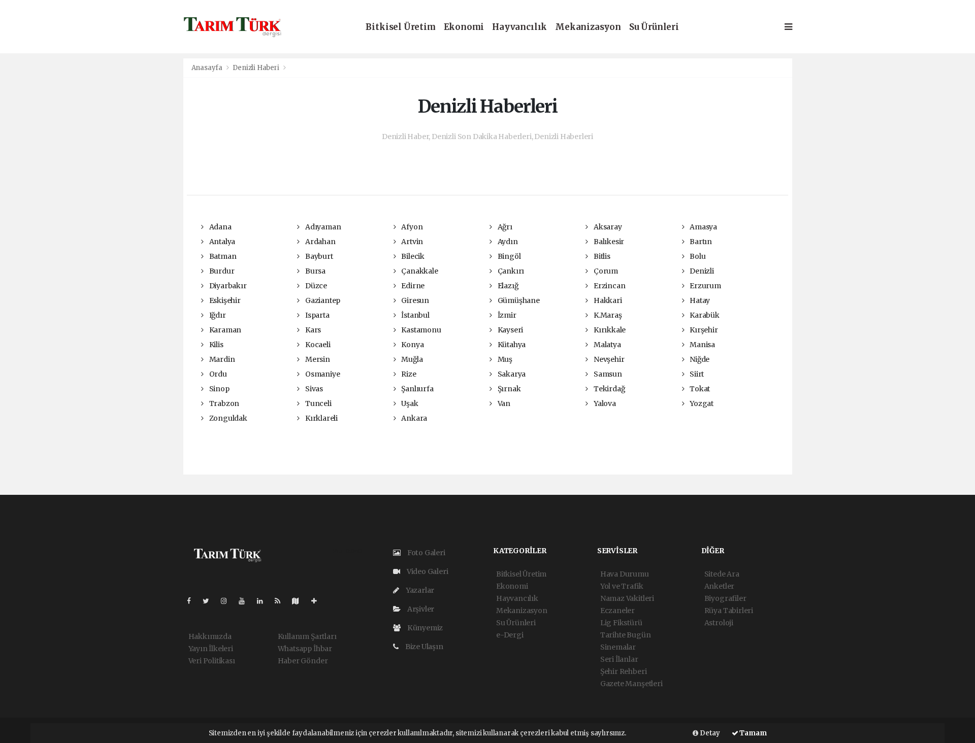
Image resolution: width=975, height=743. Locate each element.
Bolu (696, 256)
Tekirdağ (608, 388)
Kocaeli (317, 344)
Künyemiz (424, 627)
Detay (709, 733)
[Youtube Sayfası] (246, 600)
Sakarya (511, 374)
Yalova (603, 403)
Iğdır (217, 315)
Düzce (315, 285)
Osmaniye (322, 374)
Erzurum (704, 285)
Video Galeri (426, 571)
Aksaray (607, 226)
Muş (504, 359)
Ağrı (504, 226)
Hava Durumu (624, 574)
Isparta (316, 315)
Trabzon (223, 403)
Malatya (606, 344)
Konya (412, 344)
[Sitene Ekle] (318, 600)
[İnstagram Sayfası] (228, 600)
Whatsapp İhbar (305, 648)
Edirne (412, 285)
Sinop (219, 388)
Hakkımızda (210, 636)
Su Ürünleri (654, 27)
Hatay (699, 300)
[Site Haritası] (299, 600)
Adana (220, 226)
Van (503, 403)
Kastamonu (420, 329)
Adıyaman (322, 226)
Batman (222, 256)
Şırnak (508, 388)
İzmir (506, 315)
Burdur (221, 271)
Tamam (752, 733)
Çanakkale (419, 271)
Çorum (605, 271)
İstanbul (414, 315)
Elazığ (507, 285)
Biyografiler (725, 598)
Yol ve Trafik (621, 586)
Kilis (215, 344)
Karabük (703, 315)
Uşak (409, 403)
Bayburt (318, 256)
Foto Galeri (425, 552)
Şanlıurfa (416, 388)
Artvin (411, 241)
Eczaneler (617, 610)
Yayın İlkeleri (210, 648)
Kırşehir (703, 329)
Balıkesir (608, 241)
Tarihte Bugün (625, 634)
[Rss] (281, 600)
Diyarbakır (227, 285)
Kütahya (511, 344)
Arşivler (420, 609)
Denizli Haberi (256, 67)
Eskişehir (224, 300)
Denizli (700, 271)
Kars (312, 329)
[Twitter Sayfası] (210, 600)
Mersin (317, 359)
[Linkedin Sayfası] (264, 600)
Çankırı (510, 271)
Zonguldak (227, 418)
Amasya (702, 226)
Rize (408, 374)
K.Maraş (607, 315)
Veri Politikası (211, 660)
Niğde (698, 359)
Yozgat (700, 403)
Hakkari (607, 300)
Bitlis (601, 256)
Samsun (607, 374)
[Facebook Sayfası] (193, 600)
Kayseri (509, 329)
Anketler (719, 586)
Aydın (507, 241)
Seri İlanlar (619, 659)
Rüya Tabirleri (728, 610)
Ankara (413, 418)
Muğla (411, 359)
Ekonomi (464, 27)
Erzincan (608, 285)
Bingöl (508, 256)
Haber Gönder (303, 660)
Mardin (221, 359)
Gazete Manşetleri (631, 683)
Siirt (696, 374)
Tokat (699, 388)
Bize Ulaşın (423, 646)
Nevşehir (608, 359)
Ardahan (319, 241)
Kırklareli (321, 418)
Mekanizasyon (588, 27)
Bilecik (412, 256)
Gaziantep (322, 300)
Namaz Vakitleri (627, 598)
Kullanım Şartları (307, 636)
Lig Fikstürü (621, 622)
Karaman (224, 329)
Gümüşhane (518, 300)
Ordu (217, 374)
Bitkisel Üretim (400, 27)
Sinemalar (618, 647)
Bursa (315, 271)
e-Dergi (510, 634)
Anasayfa (207, 67)
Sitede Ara (721, 574)
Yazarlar (419, 590)
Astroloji (718, 622)
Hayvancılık (519, 27)
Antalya (221, 241)
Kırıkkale (609, 329)
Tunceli (317, 403)
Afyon (411, 226)
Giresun (414, 300)
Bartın (700, 241)
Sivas (313, 388)
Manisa (701, 344)
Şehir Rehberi (623, 671)
